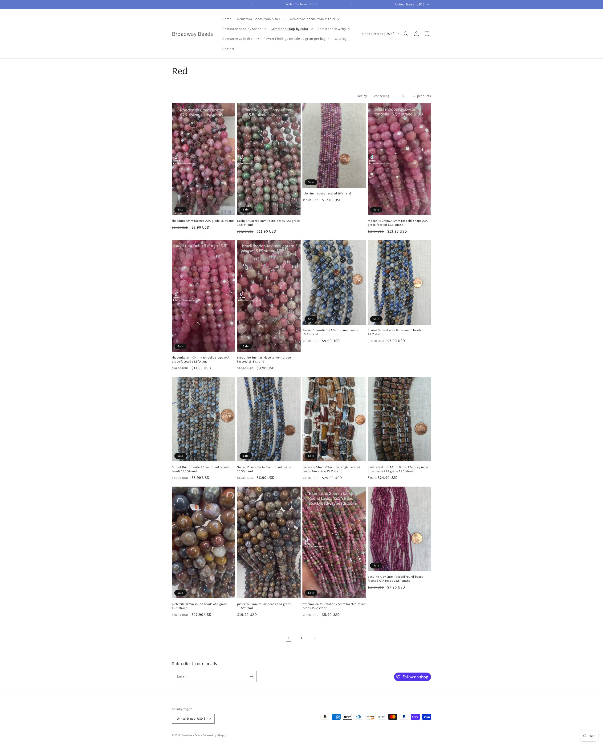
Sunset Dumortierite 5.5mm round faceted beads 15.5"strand (201, 469)
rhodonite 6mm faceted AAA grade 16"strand (203, 221)
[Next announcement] (351, 4)
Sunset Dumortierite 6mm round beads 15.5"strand (264, 469)
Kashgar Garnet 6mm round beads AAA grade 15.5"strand (268, 223)
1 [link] (289, 638)
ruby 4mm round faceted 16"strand (326, 193)
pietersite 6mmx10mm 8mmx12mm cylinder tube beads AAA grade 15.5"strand (398, 469)
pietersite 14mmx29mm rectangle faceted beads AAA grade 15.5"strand (331, 469)
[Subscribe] (251, 676)
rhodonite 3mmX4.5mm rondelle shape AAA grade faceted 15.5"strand (398, 223)
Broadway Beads (192, 735)
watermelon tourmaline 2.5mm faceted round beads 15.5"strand (334, 606)
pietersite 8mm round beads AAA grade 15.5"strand (264, 606)
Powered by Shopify (215, 735)
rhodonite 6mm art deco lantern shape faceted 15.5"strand (264, 359)
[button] (260, 19)
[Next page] (314, 638)
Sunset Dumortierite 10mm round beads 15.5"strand (330, 332)
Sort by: (362, 96)
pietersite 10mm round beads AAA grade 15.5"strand (199, 606)
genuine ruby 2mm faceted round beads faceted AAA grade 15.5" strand (395, 579)
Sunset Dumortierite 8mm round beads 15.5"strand (394, 332)
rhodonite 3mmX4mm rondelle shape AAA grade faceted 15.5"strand (201, 359)
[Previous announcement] (251, 4)
